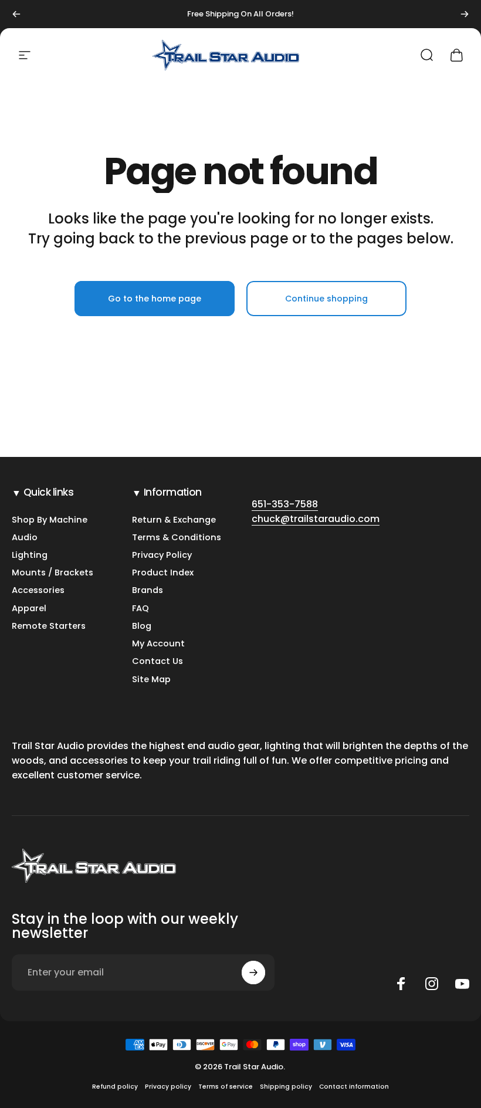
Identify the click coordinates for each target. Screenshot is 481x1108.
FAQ (140, 608)
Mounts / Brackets (52, 572)
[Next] (464, 14)
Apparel (29, 608)
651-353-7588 (285, 504)
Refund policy (115, 1086)
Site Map (151, 679)
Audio (25, 537)
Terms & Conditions (176, 537)
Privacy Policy (162, 555)
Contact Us (157, 661)
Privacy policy (168, 1086)
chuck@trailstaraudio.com (316, 519)
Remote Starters (49, 626)
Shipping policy (286, 1086)
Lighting (30, 555)
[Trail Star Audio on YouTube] (462, 984)
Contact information (354, 1086)
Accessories (38, 590)
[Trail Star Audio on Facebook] (401, 984)
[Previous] (16, 14)
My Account (158, 643)
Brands (147, 590)
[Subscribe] (253, 972)
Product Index (163, 572)
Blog (141, 626)
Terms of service (225, 1086)
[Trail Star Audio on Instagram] (432, 984)
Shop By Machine (49, 519)
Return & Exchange (174, 519)
